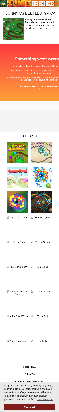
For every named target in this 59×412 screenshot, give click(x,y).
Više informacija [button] (45, 399)
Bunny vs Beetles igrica (30, 13)
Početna (29, 367)
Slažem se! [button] (29, 407)
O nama (29, 374)
